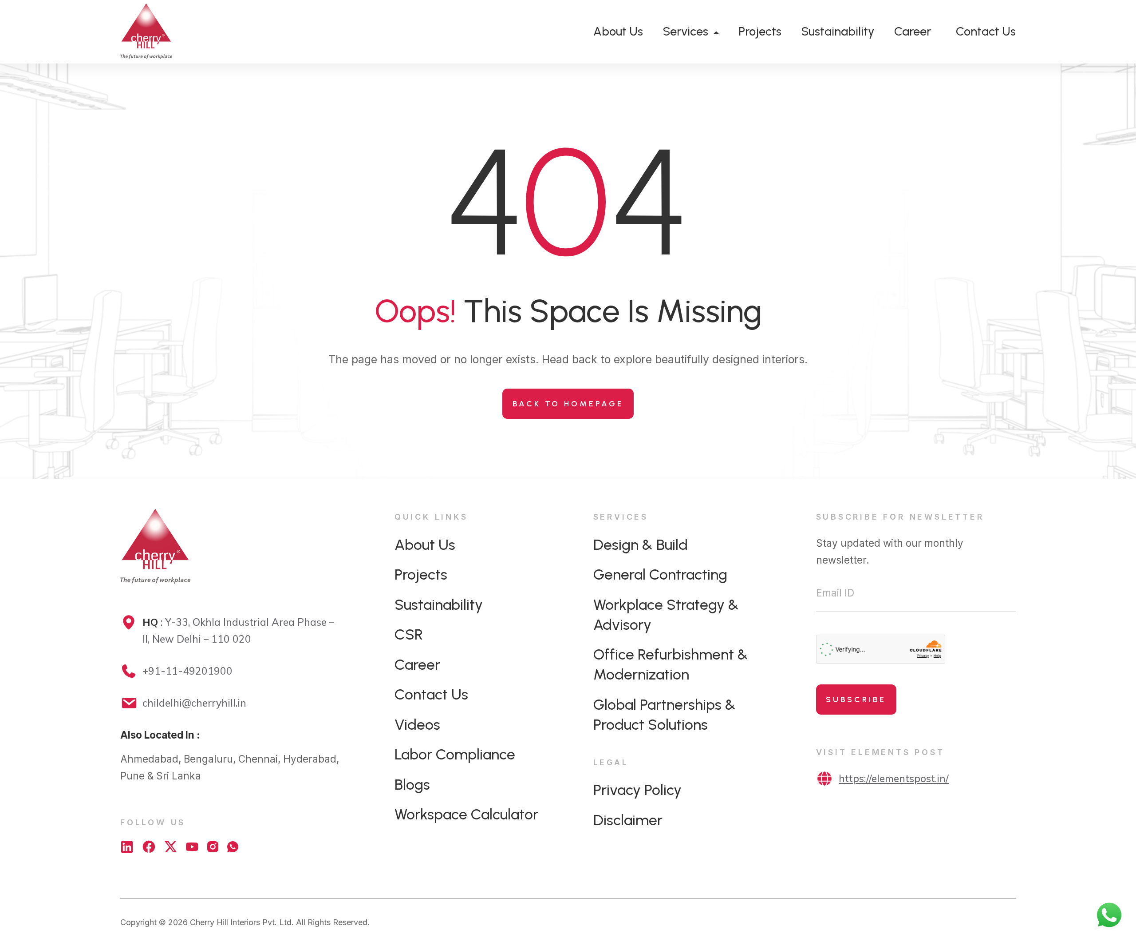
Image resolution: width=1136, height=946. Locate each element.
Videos (417, 724)
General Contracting (660, 574)
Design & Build (640, 544)
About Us (618, 31)
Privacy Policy (637, 790)
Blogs (412, 784)
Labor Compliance (454, 754)
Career (912, 31)
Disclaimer (628, 820)
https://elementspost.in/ (894, 778)
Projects (759, 31)
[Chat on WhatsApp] (232, 846)
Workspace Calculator (466, 814)
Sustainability (837, 31)
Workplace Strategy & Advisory (666, 614)
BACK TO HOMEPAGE (568, 404)
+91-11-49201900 (187, 670)
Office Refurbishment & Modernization (670, 664)
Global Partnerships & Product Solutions (664, 714)
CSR (408, 634)
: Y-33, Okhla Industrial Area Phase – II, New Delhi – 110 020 (238, 630)
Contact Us (986, 31)
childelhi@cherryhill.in (194, 702)
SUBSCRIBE (856, 699)
